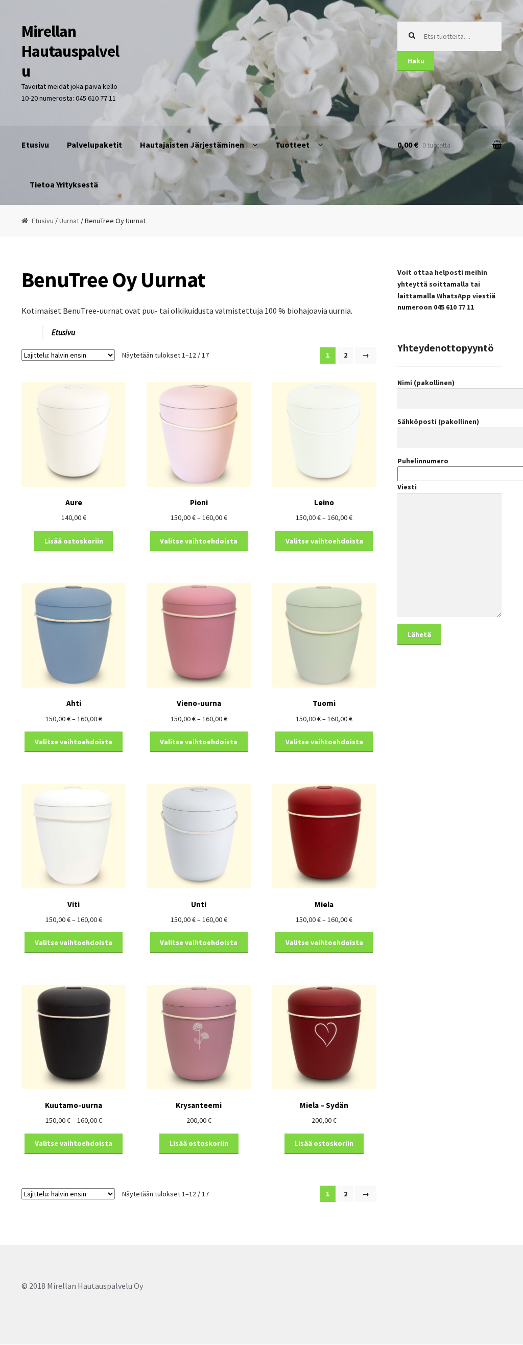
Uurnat (69, 220)
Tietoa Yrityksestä (64, 184)
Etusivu (35, 144)
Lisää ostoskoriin (73, 541)
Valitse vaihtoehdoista (198, 541)
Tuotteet (292, 144)
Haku (416, 60)
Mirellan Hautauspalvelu (70, 51)
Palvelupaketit (94, 144)
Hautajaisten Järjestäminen (192, 144)
